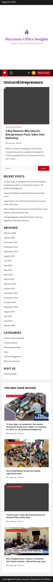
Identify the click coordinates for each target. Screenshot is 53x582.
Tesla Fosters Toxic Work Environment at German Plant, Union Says (25, 516)
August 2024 (9, 311)
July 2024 (8, 316)
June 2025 (8, 265)
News (6, 352)
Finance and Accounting (14, 338)
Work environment (12, 361)
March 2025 (9, 279)
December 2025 (11, 242)
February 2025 (10, 284)
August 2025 (9, 256)
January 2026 (9, 237)
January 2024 (9, 325)
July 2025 (8, 260)
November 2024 (11, 297)
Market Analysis (11, 342)
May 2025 (8, 270)
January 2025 (9, 288)
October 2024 (10, 302)
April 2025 (8, 274)
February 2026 (10, 233)
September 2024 (11, 307)
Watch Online (43, 73)
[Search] (28, 72)
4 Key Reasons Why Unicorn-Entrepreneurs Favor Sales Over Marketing (25, 134)
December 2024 (11, 293)
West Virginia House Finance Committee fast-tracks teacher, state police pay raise (26, 560)
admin (20, 143)
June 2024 (8, 321)
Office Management (12, 356)
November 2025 (11, 247)
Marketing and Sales (14, 127)
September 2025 (11, 251)
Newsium (34, 579)
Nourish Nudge (10, 374)
